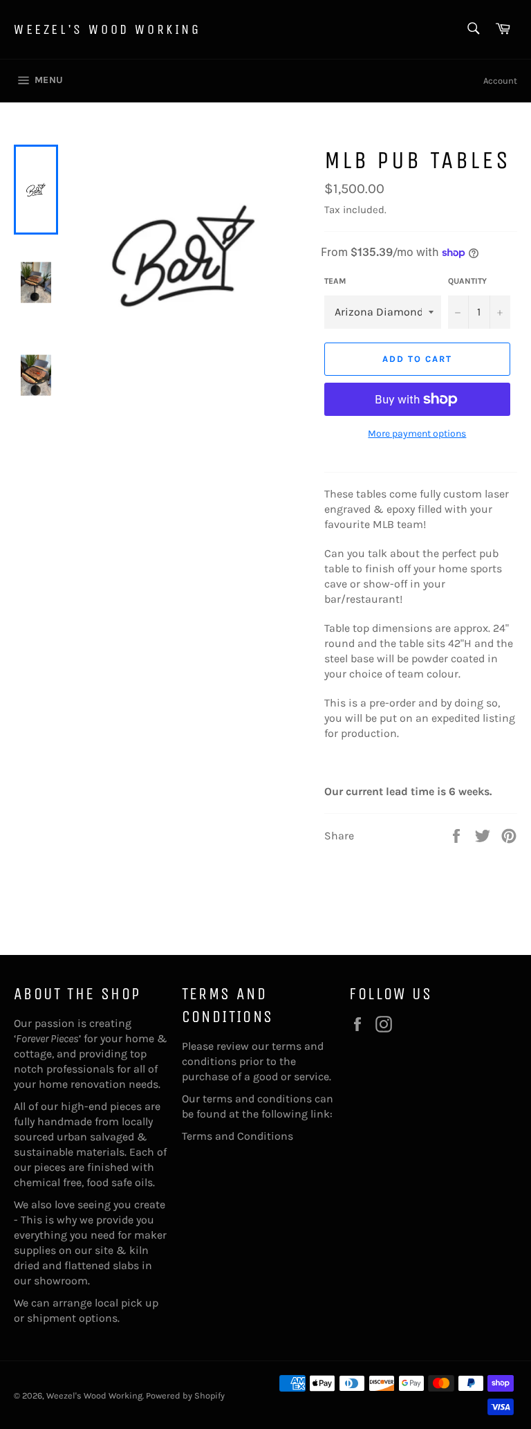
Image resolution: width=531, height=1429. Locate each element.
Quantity (467, 281)
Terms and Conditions (237, 1136)
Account (500, 80)
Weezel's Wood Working (107, 29)
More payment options (417, 433)
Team (335, 281)
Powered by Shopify (185, 1395)
